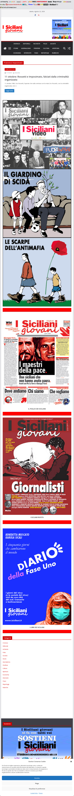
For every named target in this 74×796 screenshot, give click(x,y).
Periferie (37, 48)
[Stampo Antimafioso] (25, 4)
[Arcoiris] (12, 2)
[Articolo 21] (19, 2)
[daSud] (30, 2)
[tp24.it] (35, 4)
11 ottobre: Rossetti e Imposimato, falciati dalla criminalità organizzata (37, 78)
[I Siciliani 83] (53, 4)
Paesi (36, 53)
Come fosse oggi (10, 69)
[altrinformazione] (8, 7)
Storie (15, 48)
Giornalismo (26, 48)
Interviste (27, 53)
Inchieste (36, 44)
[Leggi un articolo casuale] (69, 48)
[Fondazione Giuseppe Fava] (42, 4)
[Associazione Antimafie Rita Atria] (14, 4)
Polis (45, 44)
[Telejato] (30, 4)
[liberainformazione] (67, 2)
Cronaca (16, 44)
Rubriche (55, 53)
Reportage (45, 53)
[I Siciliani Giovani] (5, 48)
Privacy (41, 793)
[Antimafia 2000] (4, 2)
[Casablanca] (24, 2)
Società (53, 44)
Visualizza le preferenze (37, 789)
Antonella (17, 73)
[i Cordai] (50, 2)
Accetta (37, 778)
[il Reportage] (57, 2)
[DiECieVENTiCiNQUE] (39, 2)
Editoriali (26, 44)
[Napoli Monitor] (2, 4)
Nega (37, 783)
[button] (71, 762)
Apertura (55, 48)
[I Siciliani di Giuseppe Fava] (45, 4)
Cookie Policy (34, 793)
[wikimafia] (38, 4)
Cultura (46, 48)
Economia (17, 53)
